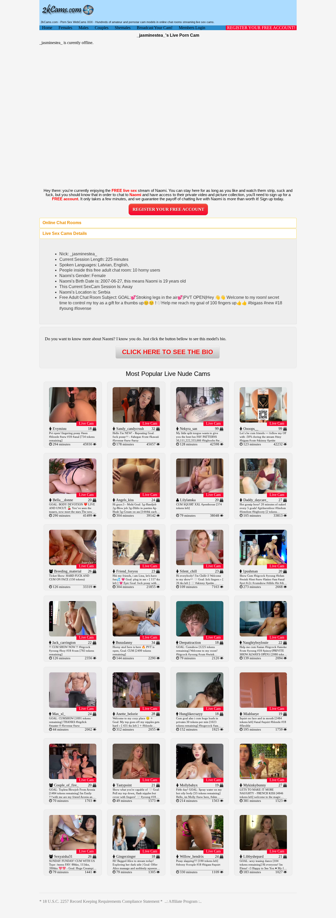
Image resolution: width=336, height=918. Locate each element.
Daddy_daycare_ (255, 500)
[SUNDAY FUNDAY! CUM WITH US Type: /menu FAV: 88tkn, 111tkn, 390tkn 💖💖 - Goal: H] (72, 849)
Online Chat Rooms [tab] (62, 222)
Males (83, 27)
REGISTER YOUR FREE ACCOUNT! (261, 27)
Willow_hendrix (191, 856)
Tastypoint (123, 785)
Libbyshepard (253, 856)
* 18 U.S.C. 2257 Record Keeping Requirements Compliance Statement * (100, 901)
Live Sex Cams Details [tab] (65, 233)
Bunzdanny (123, 643)
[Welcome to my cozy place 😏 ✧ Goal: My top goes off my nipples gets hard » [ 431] (136, 706)
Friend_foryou (126, 571)
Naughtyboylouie (255, 643)
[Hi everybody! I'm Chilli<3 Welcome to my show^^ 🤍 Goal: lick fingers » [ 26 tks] (199, 563)
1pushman (250, 571)
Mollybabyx (188, 785)
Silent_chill (188, 571)
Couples (101, 27)
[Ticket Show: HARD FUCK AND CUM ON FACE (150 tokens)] (72, 563)
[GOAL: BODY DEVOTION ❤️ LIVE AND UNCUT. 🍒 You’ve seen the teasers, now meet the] (72, 492)
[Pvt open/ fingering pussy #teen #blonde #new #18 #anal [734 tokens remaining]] (72, 421)
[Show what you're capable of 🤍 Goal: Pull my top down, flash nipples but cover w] (136, 777)
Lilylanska (187, 500)
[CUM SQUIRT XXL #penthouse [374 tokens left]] (199, 492)
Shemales (122, 27)
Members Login (192, 27)
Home (47, 27)
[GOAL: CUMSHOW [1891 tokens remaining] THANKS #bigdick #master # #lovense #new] (72, 706)
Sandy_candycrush (129, 429)
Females (65, 27)
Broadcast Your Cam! (154, 27)
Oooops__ (250, 429)
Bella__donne (62, 500)
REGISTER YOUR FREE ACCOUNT (168, 209)
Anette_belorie (126, 714)
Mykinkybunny (254, 785)
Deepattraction (189, 643)
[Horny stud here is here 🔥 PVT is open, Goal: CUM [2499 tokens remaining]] (136, 635)
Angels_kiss (124, 500)
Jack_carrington (63, 643)
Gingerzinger (125, 856)
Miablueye (250, 714)
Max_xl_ (58, 714)
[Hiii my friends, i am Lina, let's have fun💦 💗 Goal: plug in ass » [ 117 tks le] (136, 563)
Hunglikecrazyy (190, 714)
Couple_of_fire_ (65, 785)
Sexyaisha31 (62, 856)
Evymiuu (59, 429)
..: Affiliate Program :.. (183, 901)
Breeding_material (67, 571)
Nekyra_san (188, 429)
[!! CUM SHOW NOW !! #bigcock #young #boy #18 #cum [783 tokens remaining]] (72, 635)
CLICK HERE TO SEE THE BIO (167, 351)
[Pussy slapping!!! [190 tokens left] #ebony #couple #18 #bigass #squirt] (199, 849)
